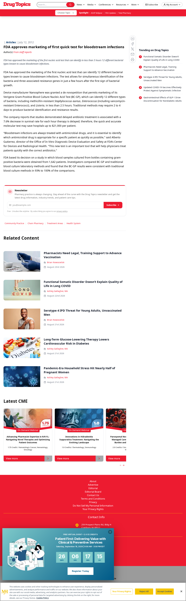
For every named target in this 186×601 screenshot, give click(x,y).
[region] (93, 591)
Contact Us (93, 495)
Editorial (93, 488)
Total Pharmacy (124, 13)
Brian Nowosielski (55, 262)
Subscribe (111, 205)
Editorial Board (93, 491)
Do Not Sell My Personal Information (93, 505)
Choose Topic (64, 12)
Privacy (93, 502)
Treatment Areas (55, 223)
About (93, 481)
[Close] (181, 591)
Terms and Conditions (93, 498)
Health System (74, 223)
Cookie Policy (42, 598)
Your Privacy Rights (93, 509)
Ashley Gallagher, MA (57, 291)
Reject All (144, 591)
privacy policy (62, 211)
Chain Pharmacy (35, 223)
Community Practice (14, 223)
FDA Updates (110, 13)
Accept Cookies (164, 591)
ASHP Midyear (97, 13)
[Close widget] (110, 532)
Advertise (93, 484)
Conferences (105, 4)
